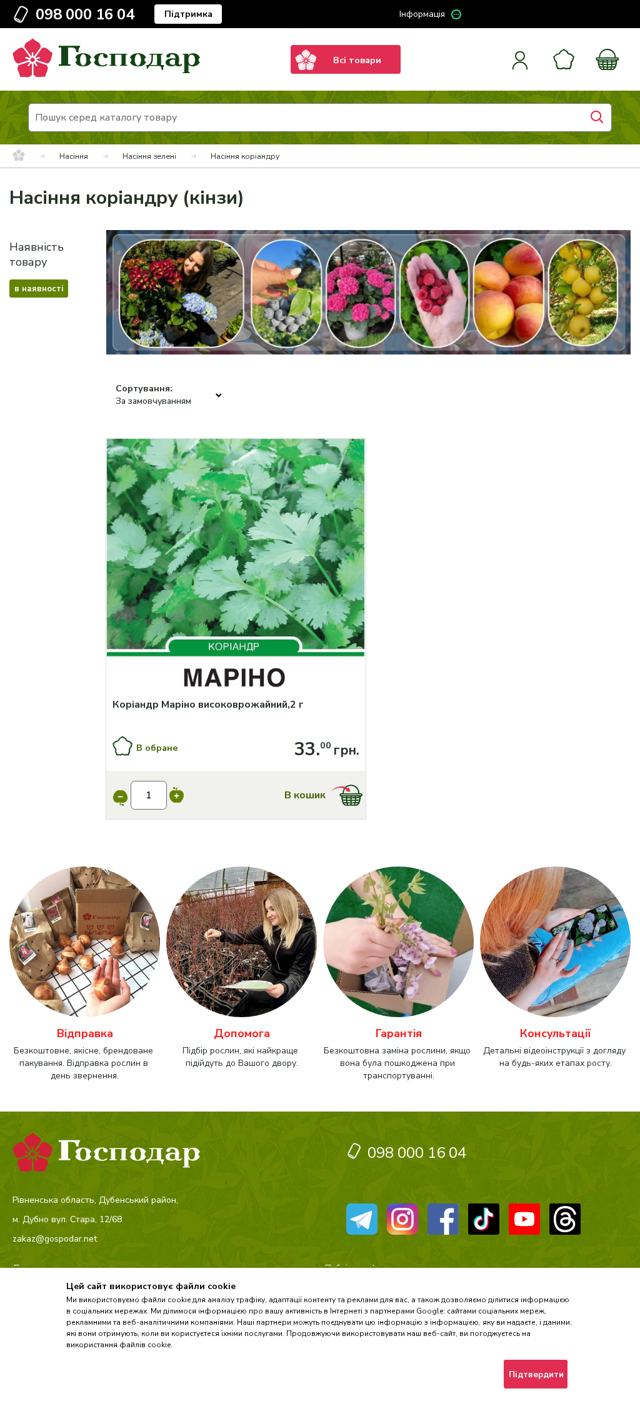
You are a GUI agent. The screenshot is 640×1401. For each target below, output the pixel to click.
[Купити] (235, 567)
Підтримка (188, 14)
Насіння (73, 156)
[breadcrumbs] (18, 156)
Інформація (422, 14)
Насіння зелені (149, 156)
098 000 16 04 (85, 14)
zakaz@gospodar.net (54, 1239)
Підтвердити (536, 1374)
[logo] (106, 74)
